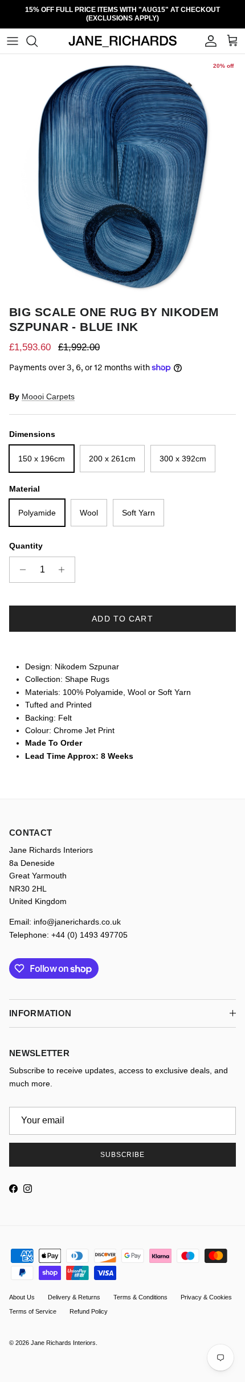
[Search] (37, 33)
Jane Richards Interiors (63, 1334)
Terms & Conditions (140, 1288)
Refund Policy (89, 1303)
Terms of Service (32, 1303)
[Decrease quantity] (20, 561)
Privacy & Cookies (206, 1288)
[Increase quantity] (65, 561)
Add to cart (122, 610)
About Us (22, 1288)
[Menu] (12, 33)
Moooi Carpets (48, 388)
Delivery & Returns (74, 1288)
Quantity (26, 537)
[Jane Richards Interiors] (122, 33)
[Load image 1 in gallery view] (122, 168)
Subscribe (122, 1147)
